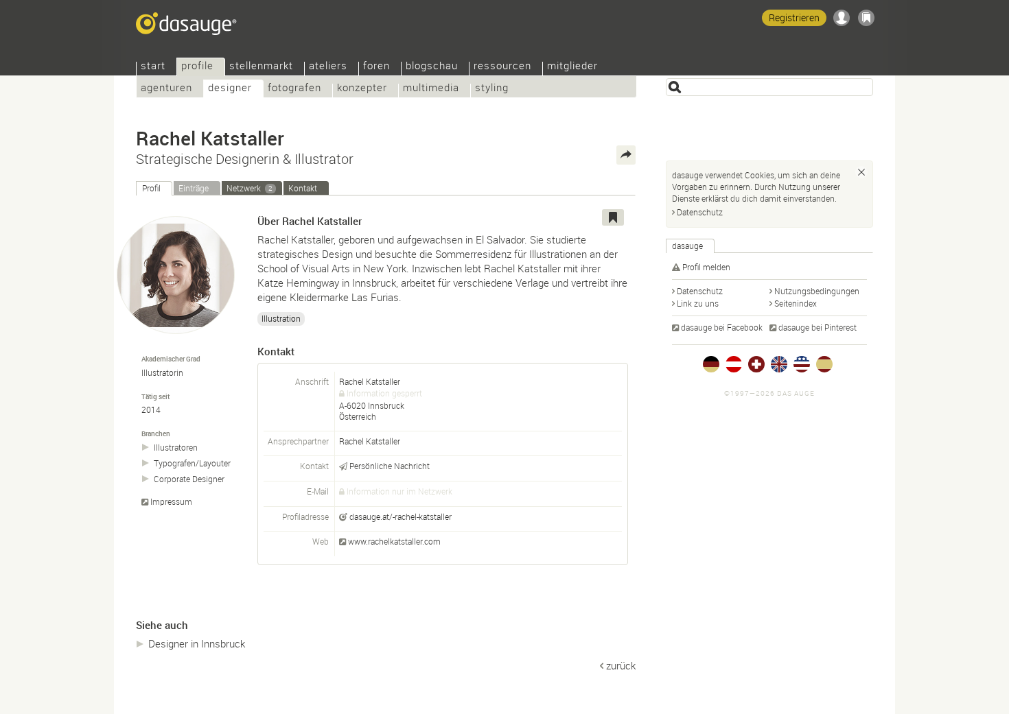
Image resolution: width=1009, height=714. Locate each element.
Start (153, 67)
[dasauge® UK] (779, 364)
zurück (621, 665)
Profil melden (706, 266)
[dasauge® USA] (801, 364)
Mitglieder (572, 67)
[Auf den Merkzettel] (613, 217)
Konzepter (362, 89)
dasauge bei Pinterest (817, 327)
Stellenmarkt (261, 67)
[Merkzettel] (866, 17)
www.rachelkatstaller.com (394, 541)
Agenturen (166, 89)
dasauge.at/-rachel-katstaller (400, 516)
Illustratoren (176, 447)
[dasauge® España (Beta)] (824, 364)
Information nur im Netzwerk (399, 491)
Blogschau (432, 67)
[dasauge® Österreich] (734, 364)
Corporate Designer (189, 479)
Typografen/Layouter (192, 463)
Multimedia (431, 89)
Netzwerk (249, 187)
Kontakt (302, 187)
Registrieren (794, 17)
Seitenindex (795, 303)
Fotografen (294, 89)
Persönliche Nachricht (389, 465)
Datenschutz (700, 211)
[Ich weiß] (861, 172)
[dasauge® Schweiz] (756, 364)
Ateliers (328, 67)
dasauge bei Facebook (722, 327)
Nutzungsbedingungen (816, 290)
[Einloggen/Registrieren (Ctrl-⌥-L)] (841, 17)
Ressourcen (502, 67)
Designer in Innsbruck (196, 643)
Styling (492, 89)
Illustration (281, 318)
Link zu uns (698, 303)
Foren (376, 67)
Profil (151, 187)
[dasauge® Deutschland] (711, 364)
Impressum (171, 502)
